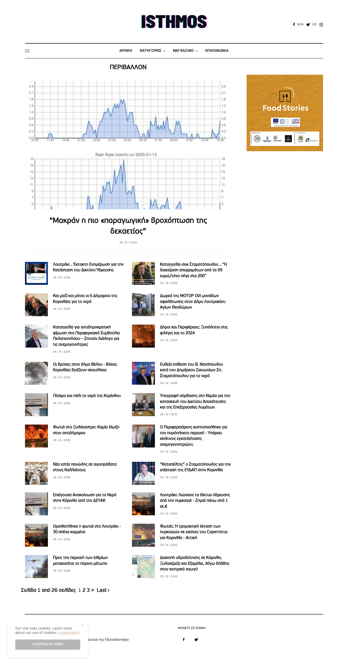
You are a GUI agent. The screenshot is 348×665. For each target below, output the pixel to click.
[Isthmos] (174, 22)
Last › (103, 590)
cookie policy (68, 633)
